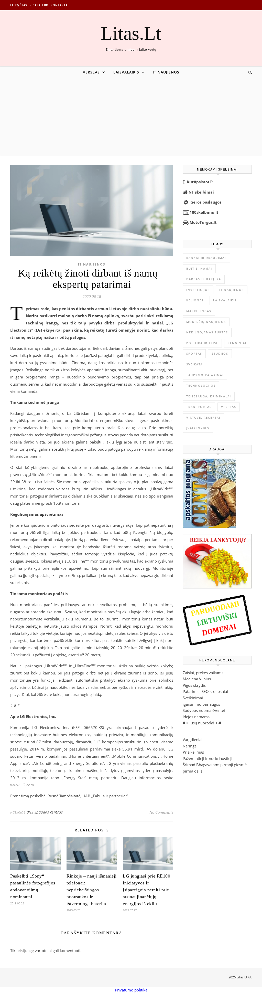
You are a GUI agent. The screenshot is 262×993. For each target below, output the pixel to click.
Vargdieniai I (193, 739)
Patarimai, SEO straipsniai (205, 691)
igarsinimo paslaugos (201, 704)
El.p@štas (18, 5)
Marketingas (198, 311)
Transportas (199, 407)
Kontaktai (60, 5)
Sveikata (194, 364)
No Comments (161, 812)
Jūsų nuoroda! (202, 722)
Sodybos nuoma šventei (204, 710)
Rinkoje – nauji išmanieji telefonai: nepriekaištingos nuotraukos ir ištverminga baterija (92, 889)
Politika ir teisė (202, 343)
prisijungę (25, 950)
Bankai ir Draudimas (206, 258)
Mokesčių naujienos (206, 322)
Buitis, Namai (199, 268)
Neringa (189, 745)
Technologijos (201, 385)
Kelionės (195, 300)
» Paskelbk (39, 5)
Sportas (194, 353)
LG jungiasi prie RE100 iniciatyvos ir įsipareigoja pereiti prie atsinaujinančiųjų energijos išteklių (146, 889)
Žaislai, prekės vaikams (203, 672)
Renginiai (237, 343)
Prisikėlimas (193, 752)
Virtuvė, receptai (203, 417)
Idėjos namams (196, 716)
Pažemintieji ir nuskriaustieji (207, 758)
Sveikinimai (193, 697)
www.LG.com (22, 784)
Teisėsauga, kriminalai (208, 396)
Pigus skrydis (194, 685)
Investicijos (198, 290)
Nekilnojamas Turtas (207, 332)
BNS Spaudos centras (45, 812)
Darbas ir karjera (203, 279)
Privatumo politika (131, 989)
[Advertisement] (131, 116)
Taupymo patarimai (205, 375)
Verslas (91, 72)
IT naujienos (166, 72)
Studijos (220, 353)
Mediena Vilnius (197, 678)
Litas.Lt (131, 33)
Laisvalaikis (126, 72)
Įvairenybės (197, 428)
